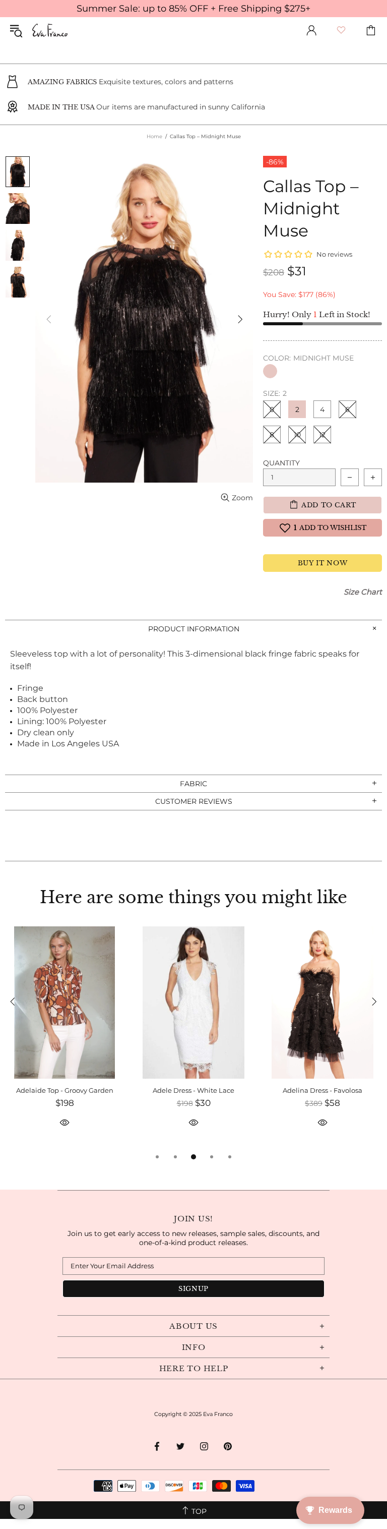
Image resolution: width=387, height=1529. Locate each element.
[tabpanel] (64, 1038)
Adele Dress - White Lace (193, 1090)
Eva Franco (50, 30)
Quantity (281, 462)
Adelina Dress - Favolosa (322, 1090)
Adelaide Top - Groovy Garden (64, 1090)
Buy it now (323, 563)
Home (154, 136)
